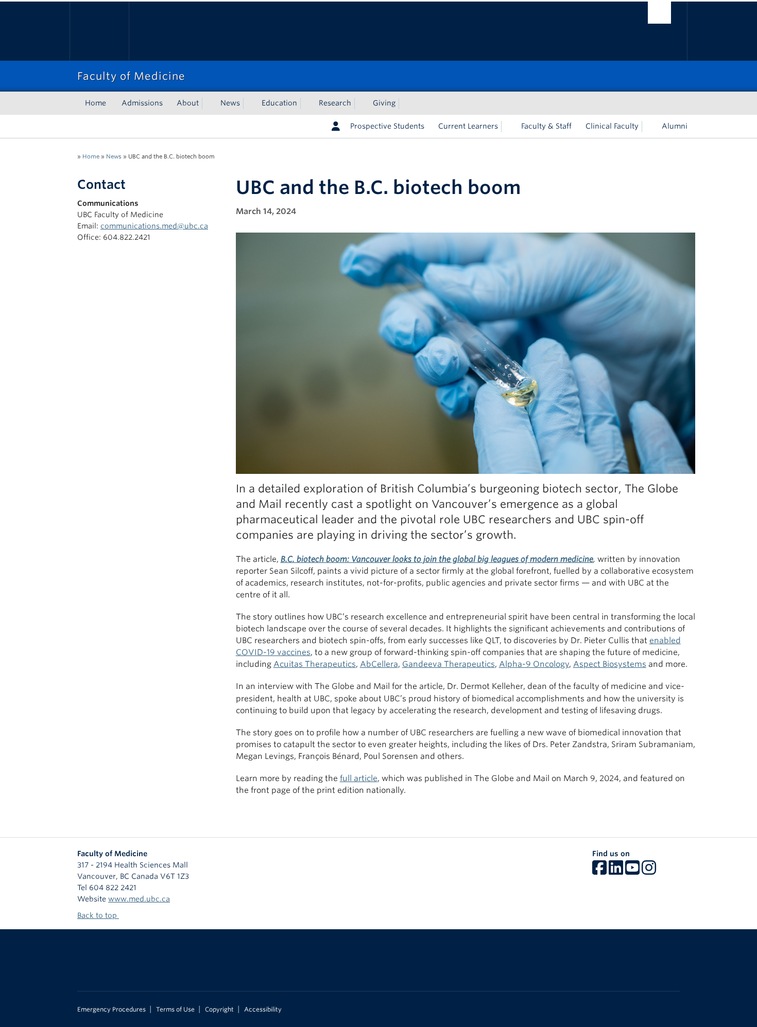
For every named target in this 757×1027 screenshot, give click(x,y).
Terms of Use (175, 1009)
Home (95, 103)
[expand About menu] (208, 103)
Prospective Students (387, 126)
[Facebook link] (599, 871)
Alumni (674, 126)
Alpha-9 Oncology (534, 664)
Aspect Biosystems (609, 664)
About (188, 103)
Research (335, 103)
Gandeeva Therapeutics (448, 664)
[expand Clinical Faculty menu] (648, 126)
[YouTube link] (632, 871)
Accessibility (263, 1009)
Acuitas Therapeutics (314, 664)
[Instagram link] (649, 871)
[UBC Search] (659, 13)
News (230, 103)
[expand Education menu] (306, 103)
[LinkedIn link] (616, 871)
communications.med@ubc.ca (154, 226)
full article (358, 778)
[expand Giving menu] (405, 103)
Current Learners (468, 126)
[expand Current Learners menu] (507, 126)
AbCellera (379, 664)
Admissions (142, 103)
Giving (384, 103)
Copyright (219, 1009)
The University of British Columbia (99, 31)
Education (279, 103)
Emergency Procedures (111, 1009)
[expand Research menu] (360, 103)
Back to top (98, 915)
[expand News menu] (249, 103)
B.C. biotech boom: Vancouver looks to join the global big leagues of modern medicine (437, 559)
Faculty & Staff (546, 126)
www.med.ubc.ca (139, 899)
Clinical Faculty (612, 126)
